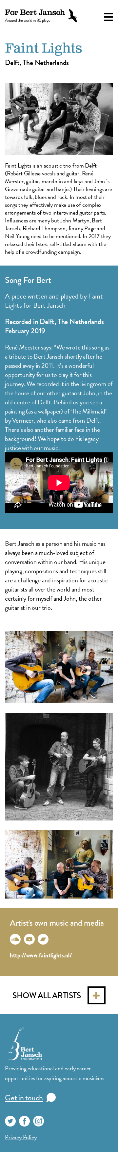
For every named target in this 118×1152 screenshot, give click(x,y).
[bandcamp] (43, 939)
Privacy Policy (20, 1137)
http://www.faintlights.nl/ (41, 955)
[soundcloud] (15, 939)
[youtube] (29, 939)
